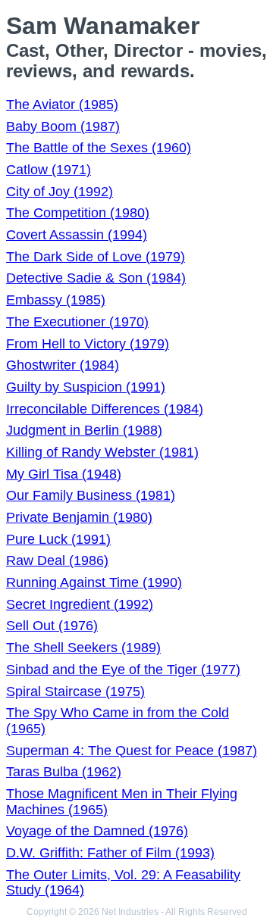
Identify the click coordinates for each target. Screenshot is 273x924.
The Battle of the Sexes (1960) (98, 147)
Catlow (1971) (48, 169)
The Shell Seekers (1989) (83, 647)
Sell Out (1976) (52, 625)
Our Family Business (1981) (90, 495)
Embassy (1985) (55, 299)
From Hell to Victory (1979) (87, 343)
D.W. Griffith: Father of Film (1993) (110, 852)
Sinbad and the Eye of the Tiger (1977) (123, 669)
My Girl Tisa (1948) (63, 474)
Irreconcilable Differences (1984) (104, 409)
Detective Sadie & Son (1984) (96, 278)
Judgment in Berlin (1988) (84, 430)
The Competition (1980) (77, 212)
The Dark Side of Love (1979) (95, 256)
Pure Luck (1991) (58, 539)
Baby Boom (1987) (63, 126)
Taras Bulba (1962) (63, 771)
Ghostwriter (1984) (62, 365)
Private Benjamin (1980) (79, 517)
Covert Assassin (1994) (76, 234)
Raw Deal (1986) (57, 560)
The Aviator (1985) (62, 104)
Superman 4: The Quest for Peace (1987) (131, 750)
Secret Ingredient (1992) (79, 604)
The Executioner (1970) (77, 321)
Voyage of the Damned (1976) (97, 830)
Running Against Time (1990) (94, 582)
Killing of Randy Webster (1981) (102, 452)
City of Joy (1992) (59, 191)
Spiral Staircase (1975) (75, 691)
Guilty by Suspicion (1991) (85, 387)
